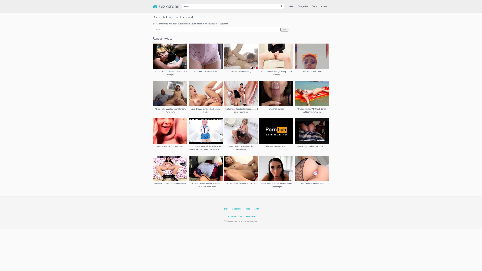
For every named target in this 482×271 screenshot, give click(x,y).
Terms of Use (250, 216)
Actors (324, 6)
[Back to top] (475, 263)
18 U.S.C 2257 (232, 216)
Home (290, 6)
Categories (303, 6)
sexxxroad (169, 6)
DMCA (241, 216)
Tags (314, 6)
